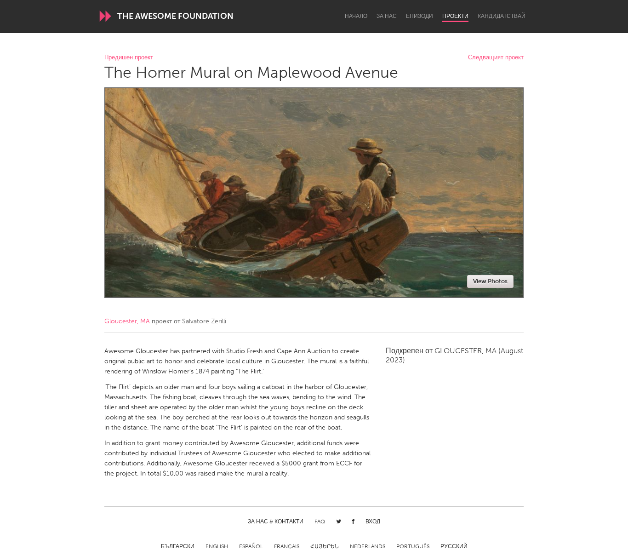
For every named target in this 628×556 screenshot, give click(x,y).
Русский (454, 546)
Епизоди (419, 16)
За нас (387, 16)
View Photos (490, 281)
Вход (372, 521)
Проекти (455, 16)
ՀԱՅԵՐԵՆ (324, 546)
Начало (356, 16)
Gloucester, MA (127, 321)
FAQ (319, 521)
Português (412, 546)
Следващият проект (496, 58)
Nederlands (367, 546)
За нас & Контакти (275, 521)
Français (286, 546)
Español (251, 546)
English (217, 546)
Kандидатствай (501, 16)
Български (177, 546)
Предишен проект (128, 58)
